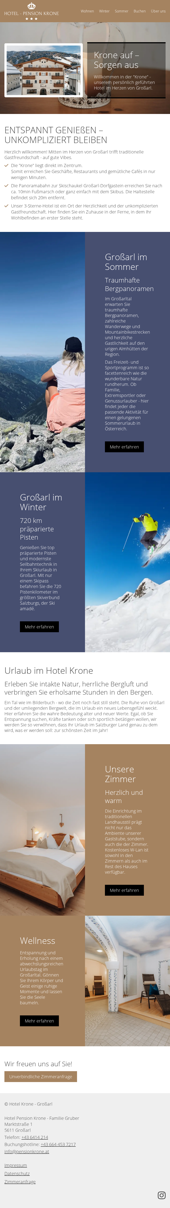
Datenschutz (17, 1173)
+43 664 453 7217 (58, 1144)
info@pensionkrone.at (26, 1151)
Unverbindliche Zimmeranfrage (40, 1077)
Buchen (140, 11)
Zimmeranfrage (20, 1182)
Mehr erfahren (124, 447)
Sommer (121, 11)
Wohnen (87, 11)
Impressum (15, 1165)
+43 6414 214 (34, 1137)
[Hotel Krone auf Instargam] (162, 1195)
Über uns (158, 11)
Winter (104, 11)
